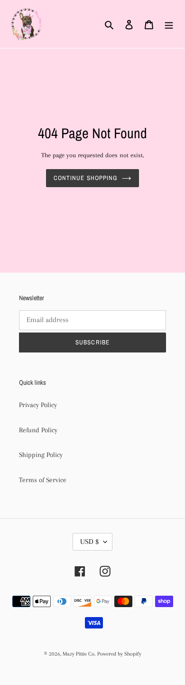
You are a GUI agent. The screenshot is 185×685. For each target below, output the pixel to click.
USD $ (89, 541)
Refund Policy (38, 430)
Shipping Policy (41, 454)
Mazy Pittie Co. (79, 654)
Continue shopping (85, 178)
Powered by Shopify (119, 654)
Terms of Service (42, 480)
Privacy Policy (38, 405)
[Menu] (169, 24)
